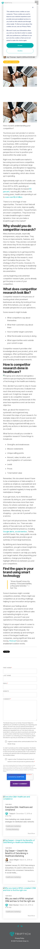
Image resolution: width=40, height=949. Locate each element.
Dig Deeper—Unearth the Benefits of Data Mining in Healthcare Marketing (16, 853)
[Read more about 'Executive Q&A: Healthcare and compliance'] (20, 798)
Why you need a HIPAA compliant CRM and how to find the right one (20, 900)
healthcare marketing (11, 62)
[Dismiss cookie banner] (33, 7)
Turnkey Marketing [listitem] (12, 829)
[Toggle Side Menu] (36, 2)
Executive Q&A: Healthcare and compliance (18, 808)
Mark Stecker (14, 905)
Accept (20, 45)
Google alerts (8, 531)
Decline (20, 51)
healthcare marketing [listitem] (13, 826)
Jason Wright (14, 860)
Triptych (12, 814)
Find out (12, 641)
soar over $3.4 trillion (13, 197)
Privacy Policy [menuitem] (19, 938)
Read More (31, 833)
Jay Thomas (11, 57)
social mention (21, 531)
